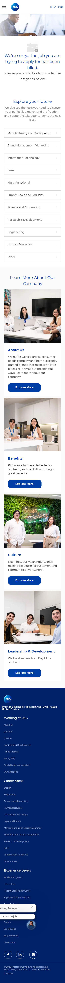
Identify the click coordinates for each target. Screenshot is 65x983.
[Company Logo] (15, 6)
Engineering (10, 794)
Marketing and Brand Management (21, 834)
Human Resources (13, 808)
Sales (6, 848)
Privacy (9, 973)
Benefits (8, 731)
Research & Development (16, 841)
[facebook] (8, 955)
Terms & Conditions (40, 969)
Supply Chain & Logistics (16, 854)
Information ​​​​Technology (16, 814)
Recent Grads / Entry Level (17, 891)
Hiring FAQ (9, 758)
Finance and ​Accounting (16, 801)
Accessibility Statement (15, 969)
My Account (10, 942)
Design (7, 788)
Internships (9, 884)
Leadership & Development (17, 745)
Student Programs (13, 877)
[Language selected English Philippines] (53, 7)
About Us (8, 725)
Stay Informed (11, 935)
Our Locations (11, 772)
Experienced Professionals (17, 897)
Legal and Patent (12, 821)
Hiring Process (11, 751)
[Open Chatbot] (31, 924)
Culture (8, 738)
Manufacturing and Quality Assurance (23, 828)
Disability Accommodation (17, 765)
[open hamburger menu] (4, 7)
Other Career (10, 861)
